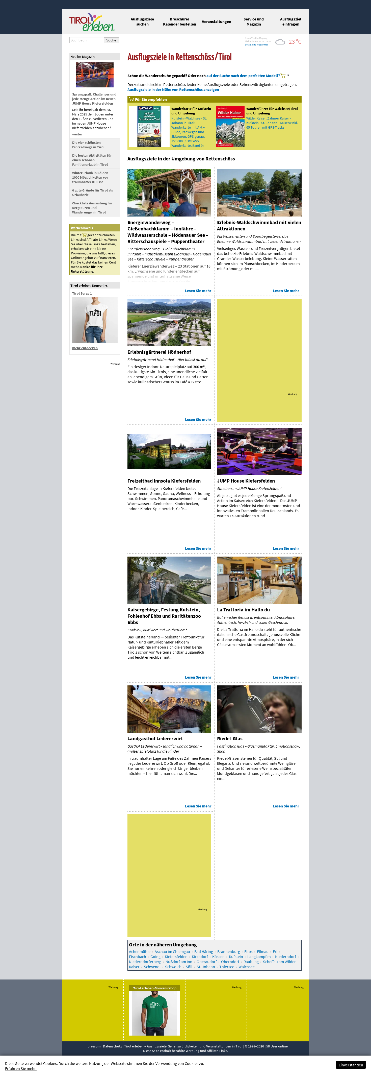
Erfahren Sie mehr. (21, 1068)
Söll (189, 966)
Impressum (92, 1046)
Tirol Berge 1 (82, 293)
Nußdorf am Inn (179, 961)
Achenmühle (139, 951)
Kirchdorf (200, 956)
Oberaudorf (207, 961)
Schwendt (152, 966)
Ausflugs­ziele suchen (142, 21)
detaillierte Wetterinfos (256, 44)
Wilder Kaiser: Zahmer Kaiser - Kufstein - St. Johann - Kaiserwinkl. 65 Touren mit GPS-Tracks (272, 123)
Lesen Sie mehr (198, 290)
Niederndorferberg (145, 961)
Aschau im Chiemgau (172, 951)
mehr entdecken (85, 348)
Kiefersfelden (176, 956)
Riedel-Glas (230, 738)
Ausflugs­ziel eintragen (290, 21)
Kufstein (236, 956)
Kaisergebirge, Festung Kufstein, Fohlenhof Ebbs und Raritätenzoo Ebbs (164, 615)
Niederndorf (285, 956)
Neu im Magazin (82, 56)
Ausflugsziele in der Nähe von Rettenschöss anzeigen (173, 89)
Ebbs (248, 951)
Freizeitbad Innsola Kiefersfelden (164, 480)
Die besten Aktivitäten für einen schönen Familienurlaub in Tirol (92, 160)
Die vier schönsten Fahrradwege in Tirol (88, 144)
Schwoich (173, 966)
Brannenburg (228, 951)
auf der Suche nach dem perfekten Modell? (243, 75)
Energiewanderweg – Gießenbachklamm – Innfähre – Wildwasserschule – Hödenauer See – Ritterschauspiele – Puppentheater (167, 231)
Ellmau (263, 951)
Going (155, 956)
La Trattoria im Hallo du (243, 609)
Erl (275, 951)
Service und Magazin (254, 21)
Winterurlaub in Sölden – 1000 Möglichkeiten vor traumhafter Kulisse (91, 177)
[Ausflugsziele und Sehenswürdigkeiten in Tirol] (92, 29)
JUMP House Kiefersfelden (246, 480)
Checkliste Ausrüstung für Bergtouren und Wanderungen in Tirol (92, 207)
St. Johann (206, 966)
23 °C (295, 41)
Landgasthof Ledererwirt (155, 738)
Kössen (218, 956)
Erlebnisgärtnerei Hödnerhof (159, 352)
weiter (77, 134)
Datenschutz (112, 1046)
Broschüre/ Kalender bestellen (179, 21)
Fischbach (137, 956)
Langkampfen (259, 956)
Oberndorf (230, 961)
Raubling (251, 961)
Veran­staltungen (216, 21)
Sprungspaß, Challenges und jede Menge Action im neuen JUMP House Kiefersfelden (94, 99)
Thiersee (226, 966)
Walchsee (246, 966)
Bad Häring (203, 951)
